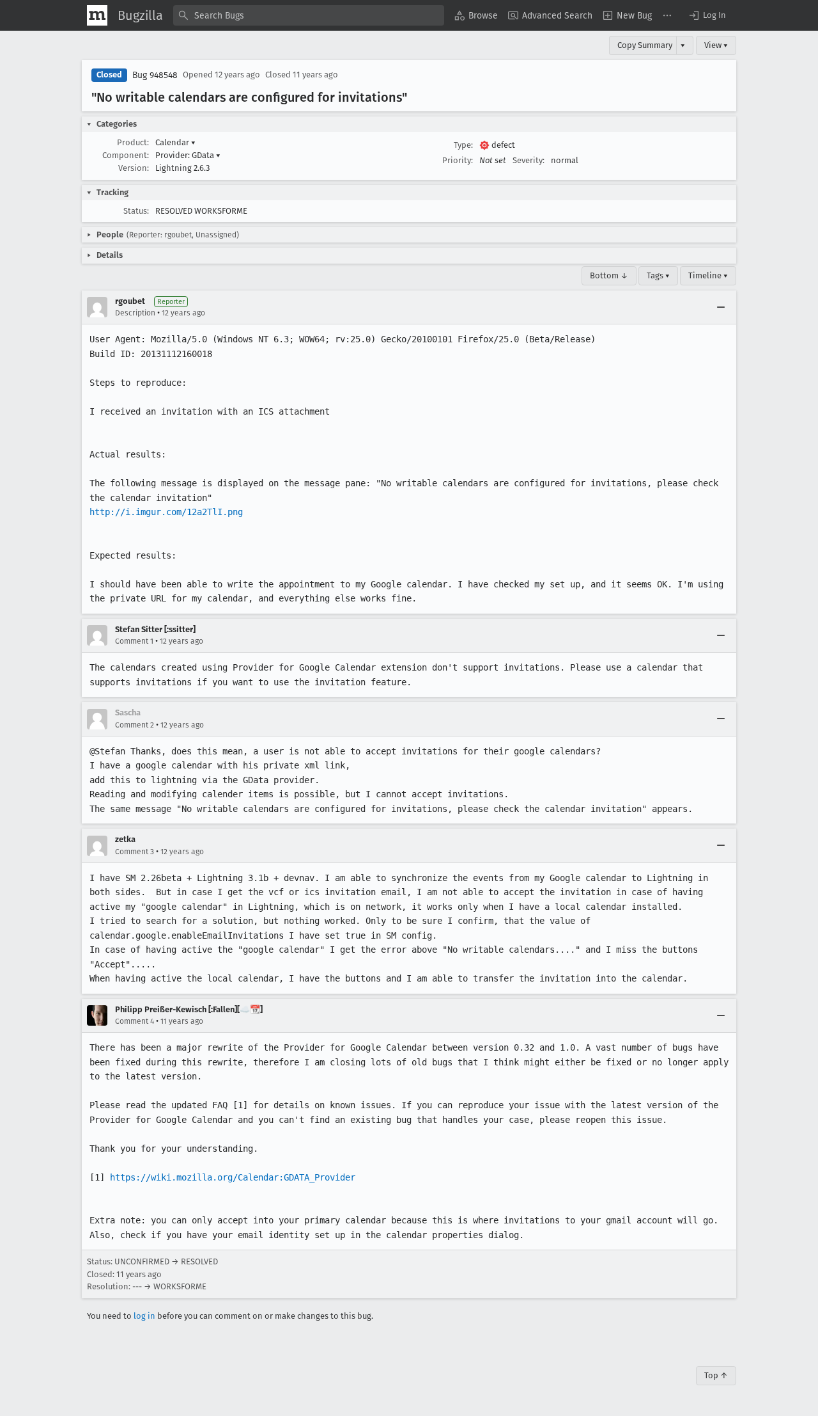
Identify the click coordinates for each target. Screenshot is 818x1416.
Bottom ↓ (609, 275)
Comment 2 (134, 724)
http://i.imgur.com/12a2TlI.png (166, 512)
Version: (133, 168)
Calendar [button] (175, 142)
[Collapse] (721, 307)
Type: (463, 145)
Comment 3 (134, 851)
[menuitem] (476, 15)
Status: (136, 211)
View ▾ (716, 45)
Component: (125, 155)
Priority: (457, 160)
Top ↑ (716, 1375)
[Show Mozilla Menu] (97, 15)
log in (144, 1316)
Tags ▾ (658, 275)
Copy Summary (644, 45)
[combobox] (308, 15)
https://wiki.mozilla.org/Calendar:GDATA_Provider (232, 1177)
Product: (133, 142)
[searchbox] (308, 15)
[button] (707, 15)
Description (135, 312)
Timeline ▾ (708, 275)
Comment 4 (134, 1021)
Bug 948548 (155, 75)
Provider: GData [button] (187, 155)
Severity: (528, 160)
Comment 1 (134, 641)
